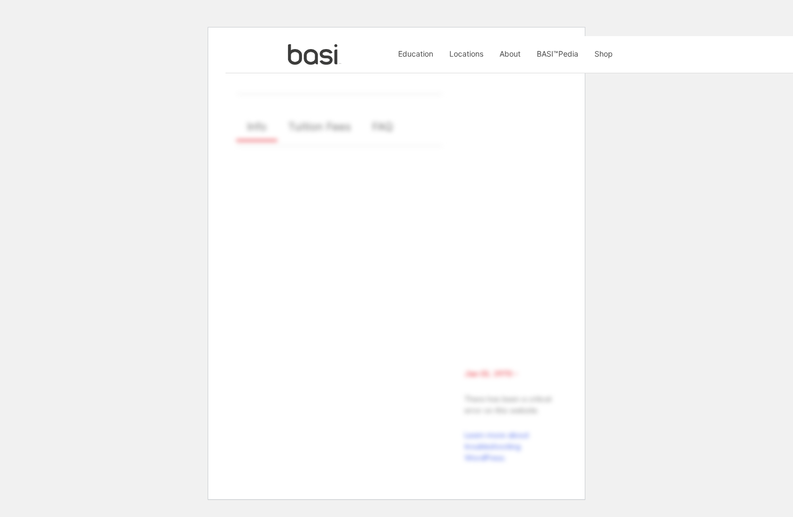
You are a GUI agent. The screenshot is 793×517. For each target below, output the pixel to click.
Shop (603, 53)
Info (256, 126)
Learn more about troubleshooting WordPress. (496, 446)
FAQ (382, 126)
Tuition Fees (319, 126)
